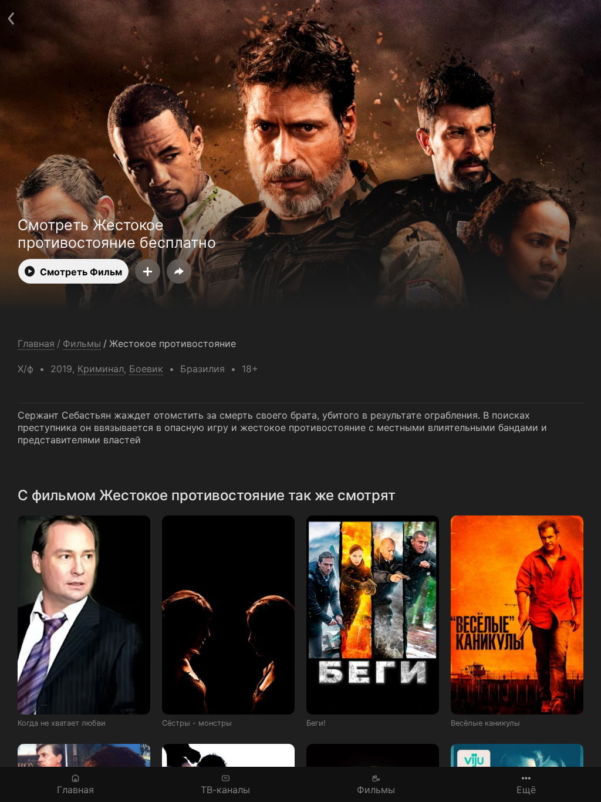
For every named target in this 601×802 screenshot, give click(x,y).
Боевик (146, 369)
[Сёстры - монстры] (228, 615)
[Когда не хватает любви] (84, 615)
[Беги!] (372, 615)
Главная (75, 789)
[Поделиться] (179, 271)
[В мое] (147, 271)
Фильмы (376, 789)
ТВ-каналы (225, 789)
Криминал (100, 369)
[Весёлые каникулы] (517, 615)
